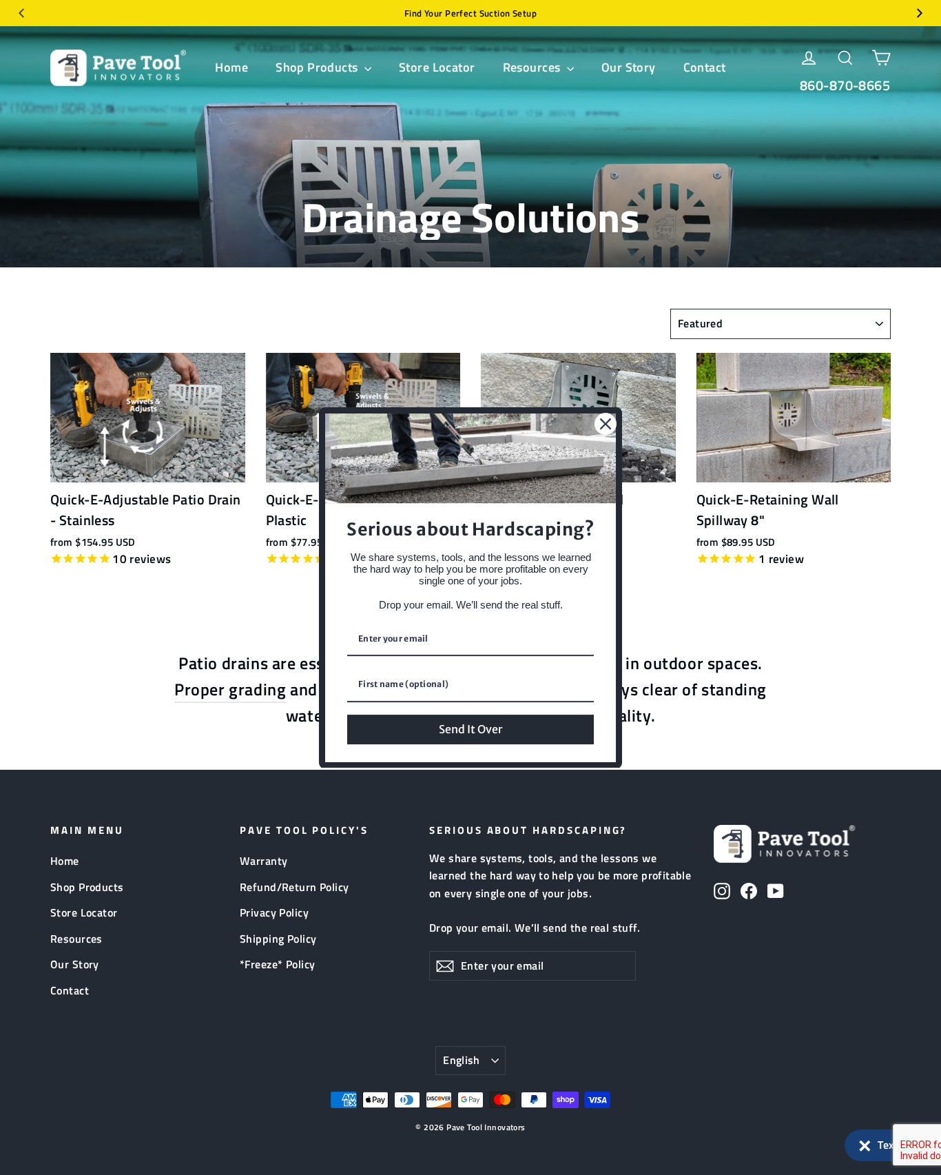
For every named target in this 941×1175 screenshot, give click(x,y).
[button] (886, 1145)
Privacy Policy (274, 912)
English (461, 1060)
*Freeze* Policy (277, 964)
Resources (533, 67)
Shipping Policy (278, 938)
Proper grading (230, 689)
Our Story (628, 67)
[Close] (605, 423)
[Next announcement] (919, 13)
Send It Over (470, 728)
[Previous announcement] (21, 13)
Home (231, 67)
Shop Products (318, 67)
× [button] (865, 1142)
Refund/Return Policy (294, 887)
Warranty (263, 860)
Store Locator (437, 67)
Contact (704, 67)
